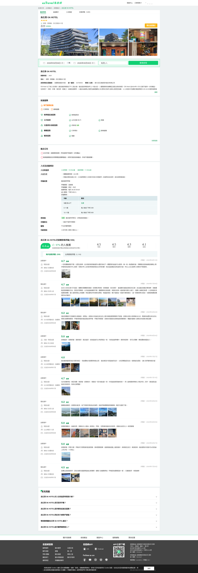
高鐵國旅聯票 (59, 560)
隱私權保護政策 (91, 570)
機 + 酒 (69, 551)
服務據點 (116, 538)
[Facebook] (84, 559)
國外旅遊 (45, 551)
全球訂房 (41, 8)
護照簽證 (45, 560)
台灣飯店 (49, 8)
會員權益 (84, 538)
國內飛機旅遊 (59, 557)
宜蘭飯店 (57, 8)
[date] (54, 63)
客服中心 (130, 3)
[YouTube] (90, 559)
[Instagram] (95, 559)
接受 (149, 568)
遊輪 (56, 551)
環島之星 (70, 554)
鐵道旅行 (45, 557)
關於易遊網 (67, 538)
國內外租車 (71, 557)
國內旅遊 (58, 554)
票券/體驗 (46, 554)
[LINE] (106, 559)
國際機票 (45, 548)
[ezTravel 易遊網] (52, 3)
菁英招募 (131, 538)
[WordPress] (101, 559)
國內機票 (58, 548)
